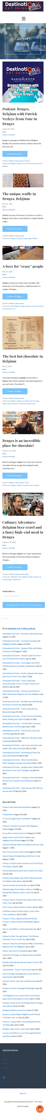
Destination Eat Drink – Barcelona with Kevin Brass (22, 634)
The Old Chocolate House (26, 404)
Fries (24, 163)
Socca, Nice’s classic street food (15, 833)
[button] (23, 18)
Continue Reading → (15, 154)
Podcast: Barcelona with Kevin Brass (17, 807)
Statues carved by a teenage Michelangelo (19, 988)
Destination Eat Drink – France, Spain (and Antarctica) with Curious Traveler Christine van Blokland (21, 684)
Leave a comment (8, 135)
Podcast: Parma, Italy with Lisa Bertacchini (19, 981)
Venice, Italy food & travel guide (15, 951)
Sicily (4, 1059)
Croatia (5, 1067)
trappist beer (16, 579)
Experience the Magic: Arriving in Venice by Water (22, 955)
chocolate (25, 401)
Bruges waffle (27, 238)
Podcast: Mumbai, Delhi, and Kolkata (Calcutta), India (23, 845)
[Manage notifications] (40, 1110)
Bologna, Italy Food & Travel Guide (16, 1029)
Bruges (21, 161)
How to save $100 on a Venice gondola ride (19, 929)
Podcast (27, 161)
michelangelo (7, 579)
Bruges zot (29, 306)
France (5, 1063)
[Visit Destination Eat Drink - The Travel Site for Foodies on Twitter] (4, 1078)
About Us (23, 1093)
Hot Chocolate (31, 163)
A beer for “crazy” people (22, 266)
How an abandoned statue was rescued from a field (22, 871)
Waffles (5, 166)
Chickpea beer (8, 814)
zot (14, 309)
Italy (4, 1055)
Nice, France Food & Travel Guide (15, 852)
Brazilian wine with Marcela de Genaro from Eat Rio (22, 962)
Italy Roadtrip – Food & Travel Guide (17, 970)
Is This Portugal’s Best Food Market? (17, 819)
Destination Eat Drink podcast (20, 628)
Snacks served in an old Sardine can (16, 885)
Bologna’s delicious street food (15, 1010)
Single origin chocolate (10, 404)
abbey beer (14, 577)
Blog (17, 161)
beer (12, 306)
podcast (39, 163)
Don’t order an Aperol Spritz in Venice (17, 907)
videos (27, 483)
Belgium (12, 161)
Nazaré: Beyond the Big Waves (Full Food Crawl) (21, 856)
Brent (4, 132)
